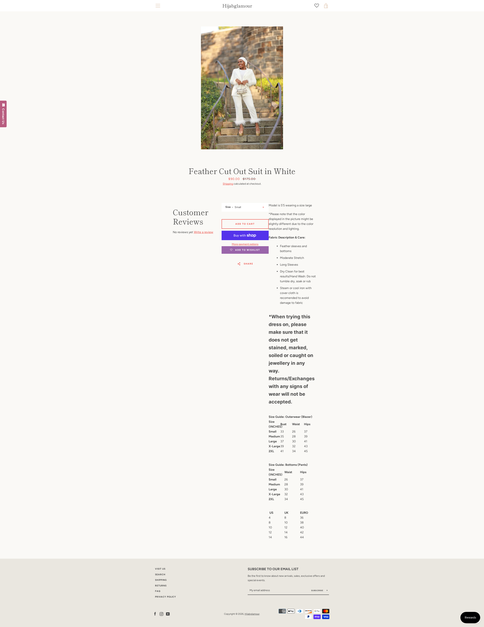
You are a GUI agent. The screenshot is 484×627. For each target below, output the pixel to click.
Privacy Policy (165, 596)
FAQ (157, 591)
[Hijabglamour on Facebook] (155, 613)
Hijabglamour (237, 5)
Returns (161, 585)
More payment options (245, 244)
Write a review (203, 232)
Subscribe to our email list (273, 569)
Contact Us (3, 115)
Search (160, 574)
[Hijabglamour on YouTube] (168, 613)
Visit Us (160, 569)
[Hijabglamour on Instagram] (161, 613)
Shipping (228, 183)
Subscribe (317, 590)
